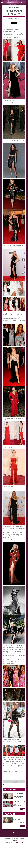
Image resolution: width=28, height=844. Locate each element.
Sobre (14, 834)
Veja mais (23, 809)
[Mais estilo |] (14, 2)
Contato (14, 832)
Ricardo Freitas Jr (18, 842)
